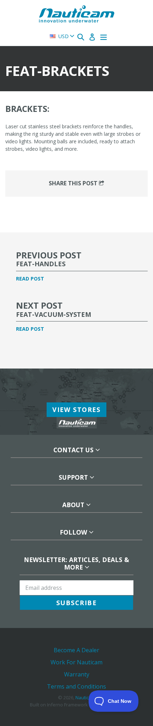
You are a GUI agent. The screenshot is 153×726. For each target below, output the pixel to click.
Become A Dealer (76, 650)
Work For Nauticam (76, 662)
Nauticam (85, 697)
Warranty (76, 674)
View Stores (76, 409)
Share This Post (74, 183)
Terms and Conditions (76, 686)
